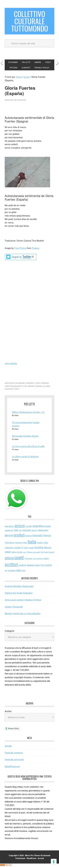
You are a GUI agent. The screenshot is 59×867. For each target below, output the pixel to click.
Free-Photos (20, 248)
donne (9, 535)
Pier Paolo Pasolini (47, 552)
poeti (38, 383)
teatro (37, 565)
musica (38, 547)
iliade (25, 542)
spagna (45, 383)
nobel (8, 551)
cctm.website (11, 363)
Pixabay (35, 248)
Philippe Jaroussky (33, 552)
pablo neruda (16, 552)
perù (24, 552)
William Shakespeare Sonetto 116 (28, 412)
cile (20, 530)
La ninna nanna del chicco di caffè (28, 446)
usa (18, 570)
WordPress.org (12, 766)
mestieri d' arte (21, 547)
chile (16, 530)
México (47, 547)
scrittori (11, 564)
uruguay (12, 570)
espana (39, 386)
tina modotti (46, 564)
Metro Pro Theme (32, 855)
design (34, 530)
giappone (19, 542)
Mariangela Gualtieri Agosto (25, 435)
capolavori (9, 530)
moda (31, 547)
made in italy (42, 542)
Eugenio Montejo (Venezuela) (19, 586)
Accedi (8, 745)
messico (9, 547)
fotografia (37, 535)
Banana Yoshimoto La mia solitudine (22, 613)
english (19, 534)
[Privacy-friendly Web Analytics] (6, 865)
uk (6, 570)
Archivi (8, 711)
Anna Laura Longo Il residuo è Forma (23, 599)
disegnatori (43, 530)
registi (46, 558)
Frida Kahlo (9, 542)
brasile (47, 526)
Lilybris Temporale (14, 606)
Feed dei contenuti (14, 752)
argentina (38, 526)
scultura (22, 564)
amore (21, 383)
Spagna (30, 564)
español (30, 383)
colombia (26, 530)
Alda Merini (9, 526)
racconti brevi (38, 558)
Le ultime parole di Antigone (25, 456)
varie (23, 570)
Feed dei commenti (14, 759)
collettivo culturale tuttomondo (29, 21)
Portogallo (28, 558)
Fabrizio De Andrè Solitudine (19, 592)
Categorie (9, 630)
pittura (9, 557)
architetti (28, 526)
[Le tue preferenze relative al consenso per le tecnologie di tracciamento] (54, 862)
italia (32, 541)
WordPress (31, 858)
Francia (47, 535)
